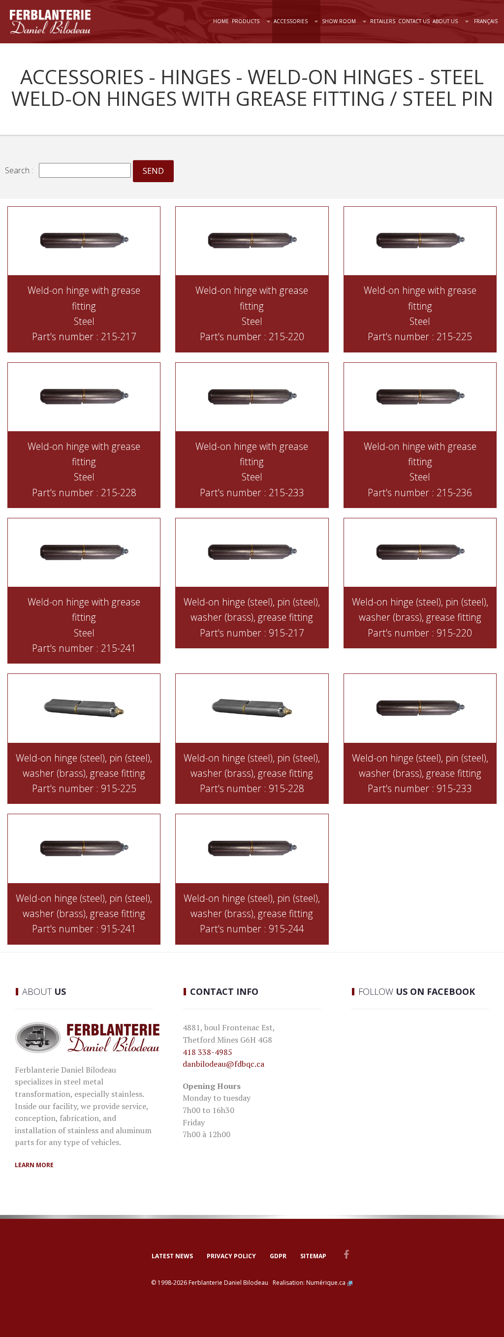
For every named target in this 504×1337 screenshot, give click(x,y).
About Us (445, 21)
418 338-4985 (207, 1052)
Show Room (339, 21)
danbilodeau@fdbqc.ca (223, 1063)
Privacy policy (231, 1256)
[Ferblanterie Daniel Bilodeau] (50, 21)
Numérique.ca (326, 1282)
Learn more (34, 1165)
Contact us (414, 21)
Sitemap (313, 1256)
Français (486, 21)
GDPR (278, 1256)
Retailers (382, 21)
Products (245, 21)
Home (221, 21)
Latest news (172, 1256)
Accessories (291, 21)
